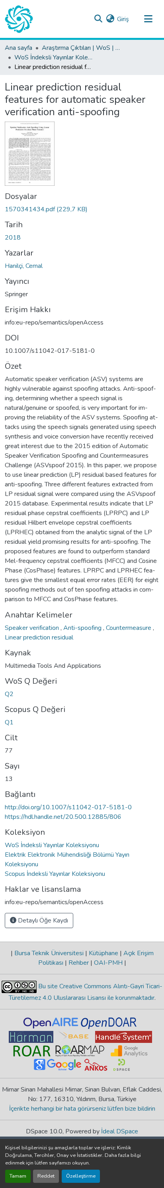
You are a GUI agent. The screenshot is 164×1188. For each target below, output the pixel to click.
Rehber (78, 962)
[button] (19, 19)
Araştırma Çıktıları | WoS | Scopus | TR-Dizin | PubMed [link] (81, 47)
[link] (82, 209)
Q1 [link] (9, 722)
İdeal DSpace (119, 1131)
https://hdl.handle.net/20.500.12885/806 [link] (63, 816)
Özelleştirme (81, 1176)
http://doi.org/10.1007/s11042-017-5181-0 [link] (68, 807)
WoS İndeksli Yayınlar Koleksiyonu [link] (54, 57)
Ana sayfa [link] (18, 47)
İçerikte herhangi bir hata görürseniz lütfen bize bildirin (82, 1108)
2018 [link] (13, 237)
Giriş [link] (123, 19)
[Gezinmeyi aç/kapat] (148, 19)
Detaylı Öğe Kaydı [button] (42, 920)
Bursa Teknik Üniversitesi (49, 953)
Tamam (18, 1176)
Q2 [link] (9, 694)
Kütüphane (103, 953)
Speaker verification (33, 628)
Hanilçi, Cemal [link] (24, 266)
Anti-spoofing (83, 628)
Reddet (46, 1176)
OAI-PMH (108, 962)
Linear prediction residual (39, 637)
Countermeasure (129, 628)
